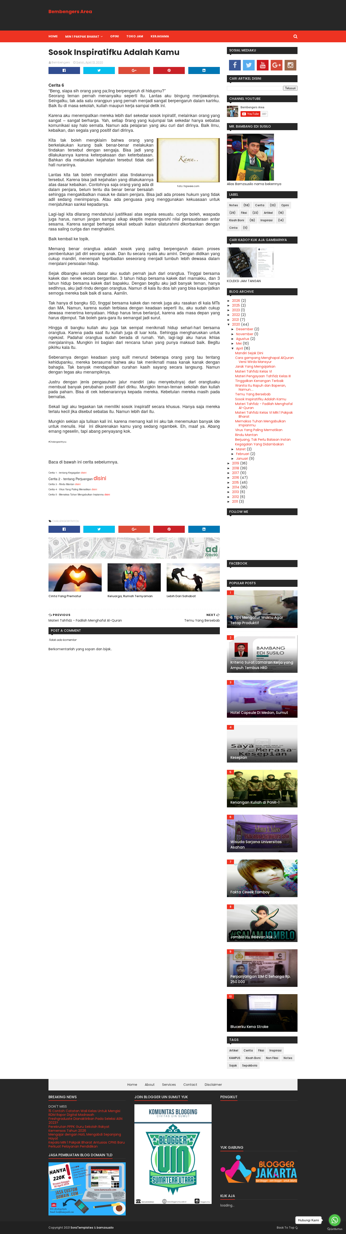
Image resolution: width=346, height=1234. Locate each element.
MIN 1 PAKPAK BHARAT (82, 37)
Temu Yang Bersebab (253, 394)
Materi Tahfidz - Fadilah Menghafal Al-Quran (264, 405)
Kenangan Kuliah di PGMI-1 (254, 802)
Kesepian (238, 757)
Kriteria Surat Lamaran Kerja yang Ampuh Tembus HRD (261, 665)
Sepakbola (249, 1065)
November (245, 334)
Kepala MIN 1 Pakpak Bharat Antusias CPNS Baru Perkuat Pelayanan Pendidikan (86, 1144)
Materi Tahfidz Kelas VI (253, 371)
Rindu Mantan (246, 434)
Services (169, 1084)
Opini (285, 205)
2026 (236, 300)
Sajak (233, 1065)
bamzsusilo (105, 1228)
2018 (236, 468)
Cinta (233, 228)
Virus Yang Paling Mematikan (258, 430)
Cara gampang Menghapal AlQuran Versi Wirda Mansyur (264, 359)
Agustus (243, 338)
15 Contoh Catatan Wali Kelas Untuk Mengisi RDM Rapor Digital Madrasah (84, 1113)
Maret (241, 449)
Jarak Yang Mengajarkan (255, 366)
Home (53, 36)
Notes (233, 205)
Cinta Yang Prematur (64, 596)
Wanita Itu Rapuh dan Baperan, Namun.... (260, 387)
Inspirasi (267, 220)
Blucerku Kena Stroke (249, 1026)
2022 (236, 314)
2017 (236, 473)
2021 (236, 319)
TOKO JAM (134, 36)
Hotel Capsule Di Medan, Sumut (259, 712)
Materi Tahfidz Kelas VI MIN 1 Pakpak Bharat (264, 414)
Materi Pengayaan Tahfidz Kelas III (263, 376)
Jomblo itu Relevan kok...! (253, 936)
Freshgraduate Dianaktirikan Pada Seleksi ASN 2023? (85, 1120)
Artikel (268, 213)
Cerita (259, 205)
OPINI (114, 36)
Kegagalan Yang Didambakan (259, 444)
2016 (236, 477)
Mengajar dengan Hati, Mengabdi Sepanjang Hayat (84, 1136)
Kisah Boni (236, 220)
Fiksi (244, 213)
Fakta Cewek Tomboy (250, 892)
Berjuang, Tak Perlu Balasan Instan (263, 439)
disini (83, 472)
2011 (235, 501)
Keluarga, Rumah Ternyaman (130, 596)
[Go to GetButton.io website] (334, 1229)
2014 (236, 487)
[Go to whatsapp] (335, 1220)
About (150, 1084)
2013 (236, 492)
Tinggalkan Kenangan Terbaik (259, 380)
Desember (245, 329)
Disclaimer (213, 1084)
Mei (239, 343)
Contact (190, 1084)
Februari (243, 454)
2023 (236, 310)
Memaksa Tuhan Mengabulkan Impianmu (260, 423)
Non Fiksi (272, 1058)
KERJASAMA (160, 36)
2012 (236, 496)
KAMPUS (234, 1058)
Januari (242, 458)
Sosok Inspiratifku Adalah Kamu (260, 399)
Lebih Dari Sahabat (181, 596)
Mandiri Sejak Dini (249, 353)
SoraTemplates (82, 1228)
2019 (236, 463)
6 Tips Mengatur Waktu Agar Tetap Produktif (256, 620)
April (240, 348)
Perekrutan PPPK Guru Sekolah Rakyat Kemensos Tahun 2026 (78, 1128)
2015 (236, 482)
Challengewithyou (65, 521)
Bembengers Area (70, 11)
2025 (236, 305)
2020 (236, 324)
